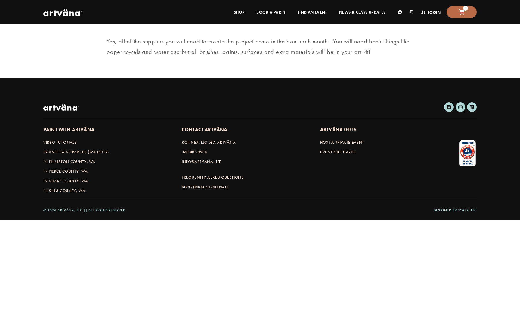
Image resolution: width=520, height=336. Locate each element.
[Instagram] (460, 107)
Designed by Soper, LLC (455, 210)
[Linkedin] (472, 107)
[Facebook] (449, 107)
